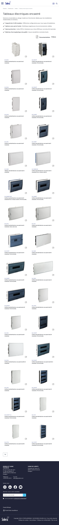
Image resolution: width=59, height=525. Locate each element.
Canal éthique (7, 507)
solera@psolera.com (18, 478)
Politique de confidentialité (43, 520)
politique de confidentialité (20, 498)
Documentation (44, 37)
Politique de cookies (23, 520)
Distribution (10, 8)
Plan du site (54, 520)
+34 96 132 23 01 (7, 478)
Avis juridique (33, 520)
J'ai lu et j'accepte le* (16, 498)
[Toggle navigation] (2, 3)
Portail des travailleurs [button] (11, 510)
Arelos (16, 8)
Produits (5, 8)
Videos (53, 37)
